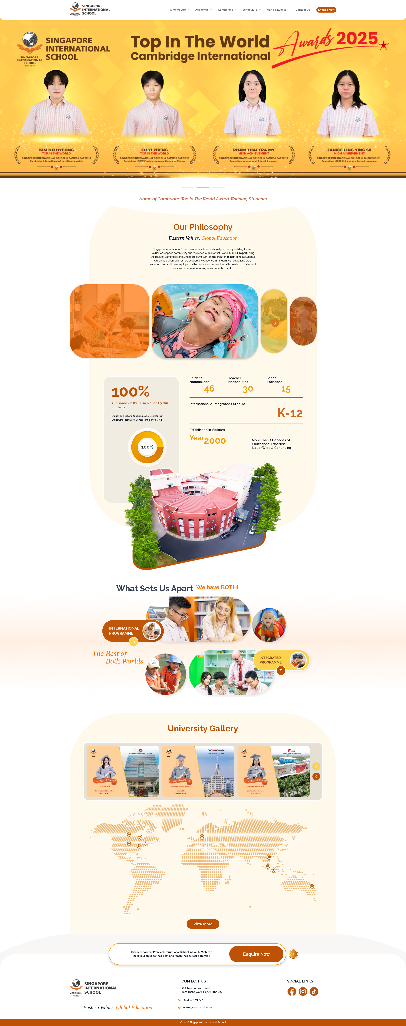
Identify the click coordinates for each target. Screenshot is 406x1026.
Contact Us (303, 9)
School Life (249, 9)
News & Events (276, 9)
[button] (326, 10)
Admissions (225, 9)
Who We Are (178, 9)
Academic (202, 9)
